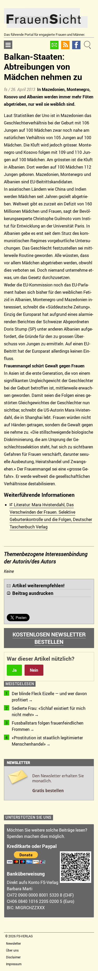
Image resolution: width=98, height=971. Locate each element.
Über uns (12, 950)
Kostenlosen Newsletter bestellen (49, 638)
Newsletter (13, 943)
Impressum (13, 964)
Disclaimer (13, 957)
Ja (14, 670)
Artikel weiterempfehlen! (38, 585)
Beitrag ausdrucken (32, 593)
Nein (34, 670)
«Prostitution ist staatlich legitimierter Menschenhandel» (47, 741)
